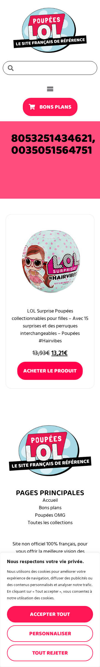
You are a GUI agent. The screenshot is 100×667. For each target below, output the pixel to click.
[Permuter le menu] (50, 88)
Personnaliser (50, 633)
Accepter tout (50, 614)
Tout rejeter (50, 652)
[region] (50, 610)
